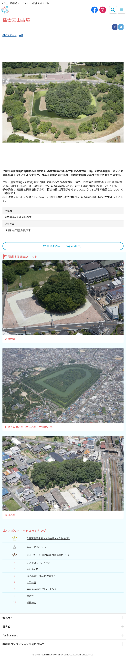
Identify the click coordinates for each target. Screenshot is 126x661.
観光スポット (9, 35)
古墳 (21, 35)
